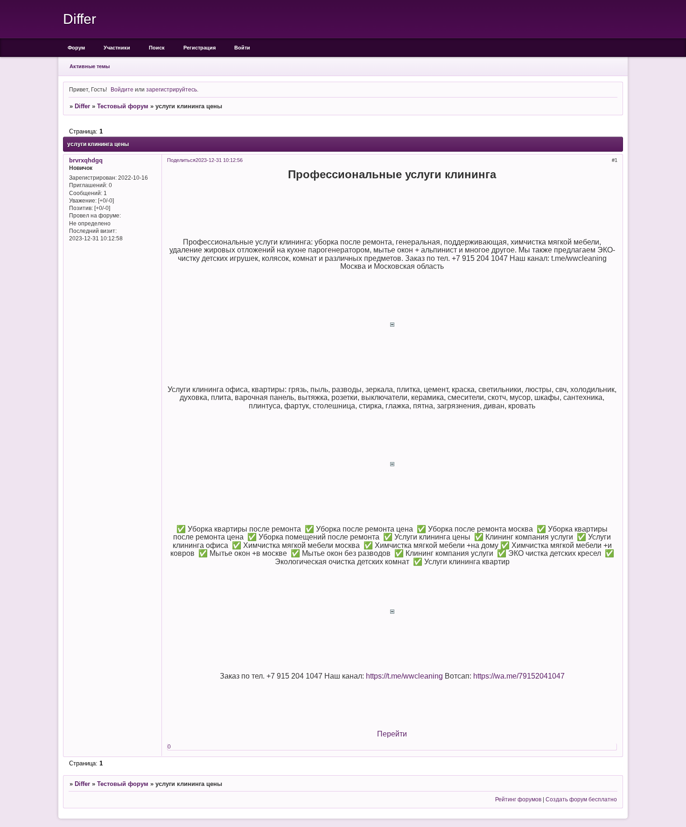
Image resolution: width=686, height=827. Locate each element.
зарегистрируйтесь (171, 89)
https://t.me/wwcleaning (404, 676)
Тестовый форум (122, 106)
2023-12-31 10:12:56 (219, 160)
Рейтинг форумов (518, 799)
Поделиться (181, 160)
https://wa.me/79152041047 (519, 676)
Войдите (122, 89)
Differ (82, 106)
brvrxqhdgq (86, 160)
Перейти (392, 734)
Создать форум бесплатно (581, 799)
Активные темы (90, 66)
